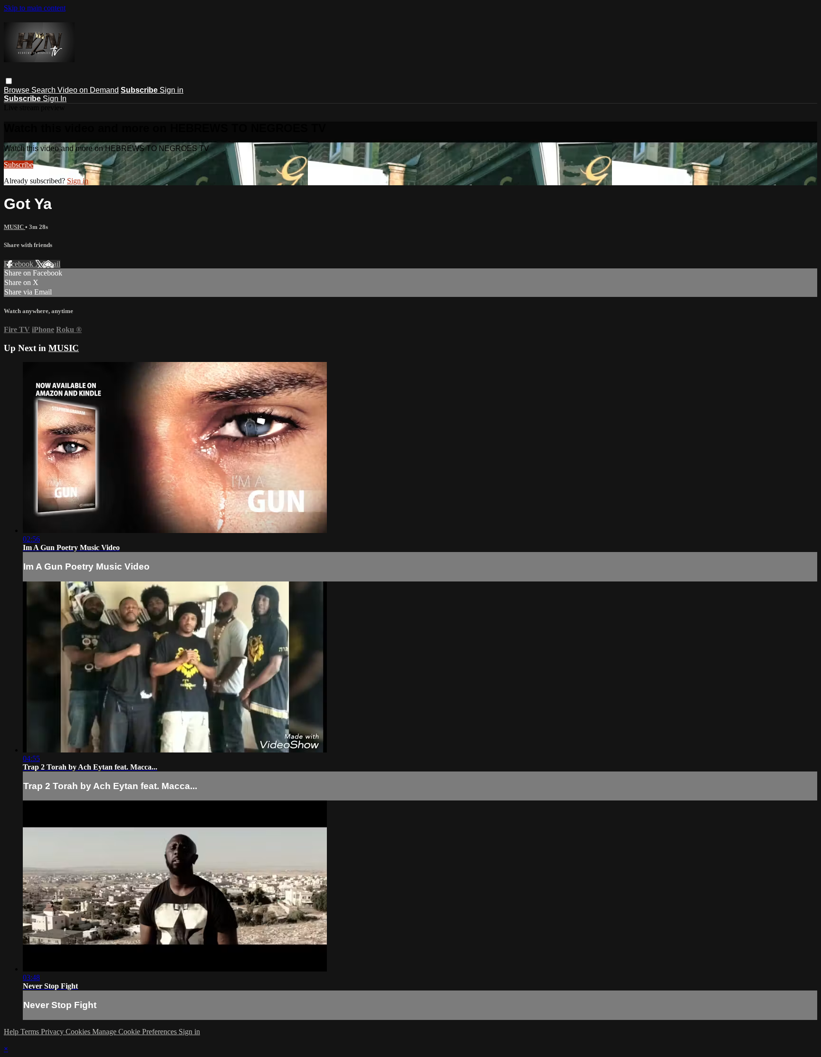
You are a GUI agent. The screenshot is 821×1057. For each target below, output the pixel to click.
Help (12, 1032)
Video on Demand (88, 90)
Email (51, 264)
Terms (30, 1032)
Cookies (79, 1032)
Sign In (55, 99)
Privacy (53, 1032)
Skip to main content (35, 8)
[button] (9, 81)
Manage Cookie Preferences (135, 1032)
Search (44, 90)
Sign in (171, 90)
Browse (17, 90)
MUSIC (14, 226)
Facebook (19, 264)
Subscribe (18, 165)
